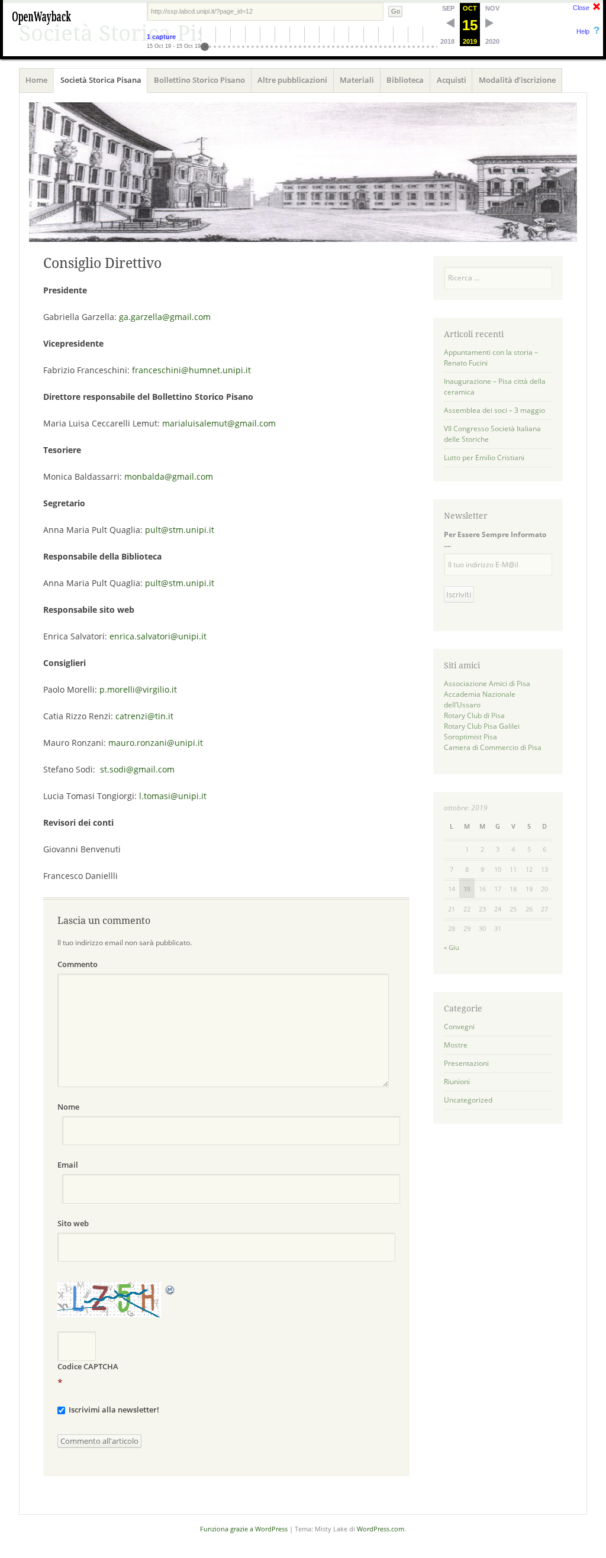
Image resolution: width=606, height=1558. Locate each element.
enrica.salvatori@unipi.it (158, 636)
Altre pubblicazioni (292, 80)
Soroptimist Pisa (470, 737)
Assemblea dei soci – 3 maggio (494, 410)
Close (581, 7)
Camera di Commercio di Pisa (492, 747)
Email (67, 1164)
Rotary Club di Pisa (474, 715)
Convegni (459, 1027)
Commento (77, 964)
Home (36, 80)
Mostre (456, 1045)
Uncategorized (468, 1100)
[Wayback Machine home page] (41, 26)
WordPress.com (380, 1528)
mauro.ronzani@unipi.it (155, 742)
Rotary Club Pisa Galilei (482, 726)
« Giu (451, 947)
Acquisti (451, 80)
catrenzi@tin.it (144, 716)
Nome (68, 1106)
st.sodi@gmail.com (137, 769)
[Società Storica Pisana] (303, 171)
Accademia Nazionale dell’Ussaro (479, 699)
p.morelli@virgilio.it (138, 689)
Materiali (357, 80)
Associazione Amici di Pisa (487, 683)
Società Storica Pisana (100, 80)
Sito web (73, 1223)
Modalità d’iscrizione (517, 80)
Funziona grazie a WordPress (244, 1528)
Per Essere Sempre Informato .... (495, 539)
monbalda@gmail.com (168, 476)
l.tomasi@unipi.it (173, 795)
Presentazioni (466, 1063)
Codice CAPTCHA (87, 1366)
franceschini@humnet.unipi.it (191, 370)
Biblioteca (405, 80)
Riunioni (457, 1082)
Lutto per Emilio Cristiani (484, 457)
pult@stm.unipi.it (179, 529)
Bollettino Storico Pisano (199, 80)
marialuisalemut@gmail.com (219, 423)
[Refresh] (170, 1288)
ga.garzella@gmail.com (165, 316)
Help (582, 31)
